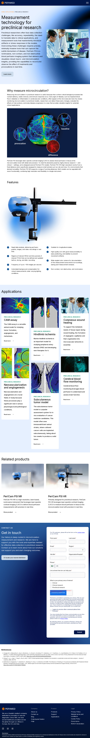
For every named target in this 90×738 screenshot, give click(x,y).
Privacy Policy (76, 712)
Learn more (7, 74)
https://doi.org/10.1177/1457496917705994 (15, 665)
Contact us (34, 714)
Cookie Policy (75, 719)
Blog (32, 717)
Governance (75, 721)
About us (34, 712)
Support (54, 714)
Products (54, 712)
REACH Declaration (77, 724)
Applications (10, 12)
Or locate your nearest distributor (15, 558)
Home (3, 12)
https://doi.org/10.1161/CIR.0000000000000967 (39, 656)
